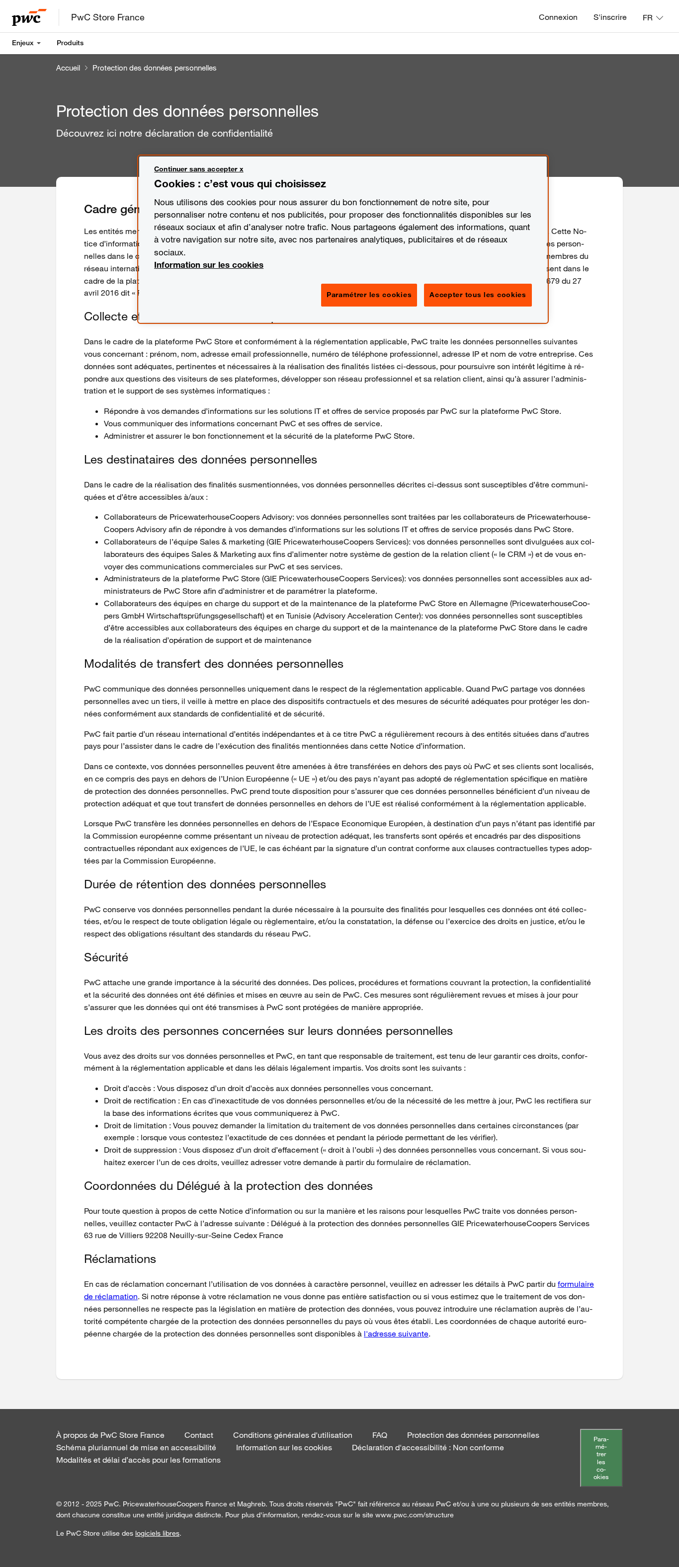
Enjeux (23, 42)
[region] (343, 239)
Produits (70, 42)
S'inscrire (610, 17)
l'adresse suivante (396, 1333)
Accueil (68, 67)
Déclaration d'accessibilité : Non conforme (428, 1447)
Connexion (558, 17)
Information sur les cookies (284, 1447)
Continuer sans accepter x (199, 168)
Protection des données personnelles (154, 67)
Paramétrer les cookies (601, 1458)
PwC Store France (108, 16)
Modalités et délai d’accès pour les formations (138, 1460)
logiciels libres (157, 1533)
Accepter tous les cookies (477, 294)
